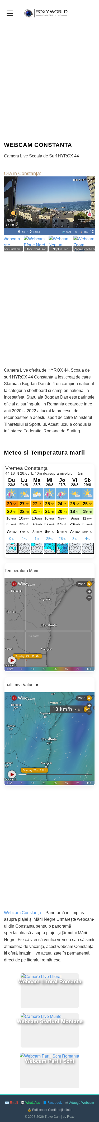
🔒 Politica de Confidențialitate (49, 1109)
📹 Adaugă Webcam (79, 1102)
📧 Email (11, 1102)
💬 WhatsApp (30, 1102)
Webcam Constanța (22, 912)
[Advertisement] (49, 82)
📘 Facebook (52, 1102)
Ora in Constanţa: (22, 173)
